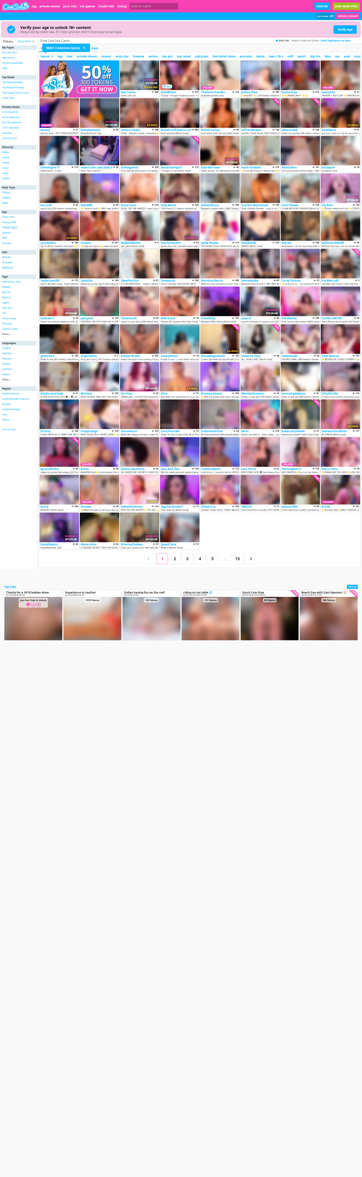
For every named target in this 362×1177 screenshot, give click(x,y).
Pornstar (7, 323)
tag (34, 6)
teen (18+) (276, 56)
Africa (5, 420)
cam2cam (201, 56)
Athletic (6, 197)
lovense (138, 56)
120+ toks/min (10, 127)
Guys (94, 48)
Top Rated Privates (13, 87)
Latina (5, 162)
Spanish (7, 353)
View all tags (9, 429)
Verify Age (345, 29)
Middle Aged (9, 227)
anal (347, 56)
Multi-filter (24, 41)
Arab (5, 173)
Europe (6, 404)
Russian (6, 358)
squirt (301, 56)
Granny (6, 243)
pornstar (246, 56)
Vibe (4, 68)
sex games (87, 6)
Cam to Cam (9, 138)
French (6, 364)
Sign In (322, 6)
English (6, 348)
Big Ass (6, 297)
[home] (16, 6)
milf (290, 56)
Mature (6, 232)
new (69, 56)
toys (357, 56)
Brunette (7, 262)
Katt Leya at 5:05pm (333, 40)
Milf (4, 238)
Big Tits (6, 292)
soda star (122, 56)
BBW (5, 203)
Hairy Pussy (9, 318)
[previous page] (149, 558)
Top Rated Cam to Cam (15, 92)
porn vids (70, 6)
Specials (7, 133)
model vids (106, 6)
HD (4, 313)
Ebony (5, 157)
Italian (6, 374)
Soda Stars (8, 98)
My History (8, 57)
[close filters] (33, 41)
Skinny (6, 192)
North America (10, 393)
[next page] (250, 558)
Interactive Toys (11, 281)
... (225, 558)
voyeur (106, 56)
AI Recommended (12, 63)
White (5, 152)
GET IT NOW (96, 89)
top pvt (167, 56)
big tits (315, 56)
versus (153, 56)
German (7, 369)
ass (337, 56)
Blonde (6, 257)
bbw (328, 56)
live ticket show (224, 56)
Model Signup (348, 16)
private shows (50, 6)
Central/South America (15, 399)
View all (352, 586)
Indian (6, 178)
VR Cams (7, 308)
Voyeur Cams (10, 329)
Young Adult (9, 222)
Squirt (5, 302)
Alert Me (283, 41)
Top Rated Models (12, 82)
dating (122, 6)
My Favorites (9, 52)
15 (237, 558)
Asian (5, 168)
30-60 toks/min (11, 117)
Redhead (7, 267)
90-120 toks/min (11, 122)
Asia (4, 414)
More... (6, 334)
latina (260, 56)
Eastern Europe (11, 409)
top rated (183, 56)
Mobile (6, 287)
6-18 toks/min (10, 112)
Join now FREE (346, 6)
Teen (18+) (8, 217)
